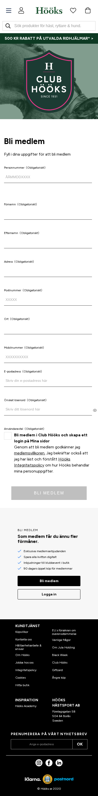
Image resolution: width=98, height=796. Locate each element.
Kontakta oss (23, 639)
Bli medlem (49, 493)
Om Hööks (22, 655)
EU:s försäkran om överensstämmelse (64, 632)
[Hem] (49, 10)
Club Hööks (59, 662)
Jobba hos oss (24, 662)
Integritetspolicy (25, 670)
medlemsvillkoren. (29, 453)
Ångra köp (59, 677)
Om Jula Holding (63, 647)
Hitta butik (22, 685)
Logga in (49, 594)
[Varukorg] (87, 10)
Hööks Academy (25, 706)
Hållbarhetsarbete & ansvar (28, 647)
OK (80, 744)
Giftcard (57, 670)
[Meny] (9, 10)
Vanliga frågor (61, 640)
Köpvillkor (21, 632)
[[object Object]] (95, 410)
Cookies (20, 677)
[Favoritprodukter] (73, 10)
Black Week (60, 655)
